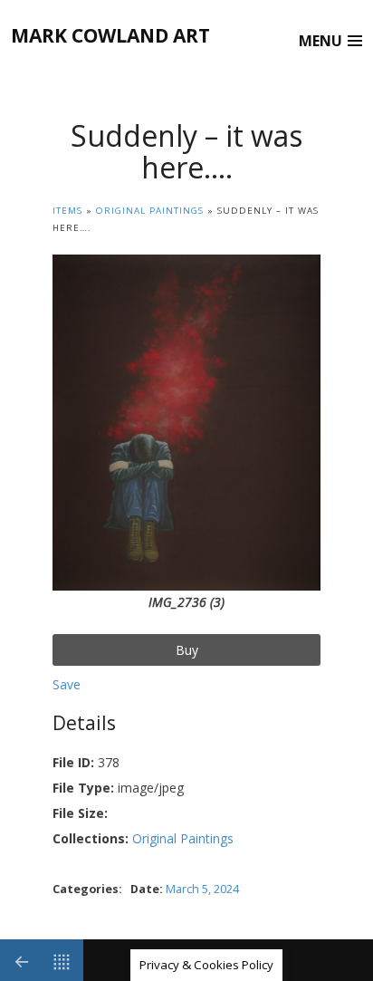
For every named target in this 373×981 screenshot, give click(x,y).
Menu (320, 41)
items (67, 210)
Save (67, 684)
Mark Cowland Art (110, 35)
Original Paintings (150, 210)
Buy (187, 650)
